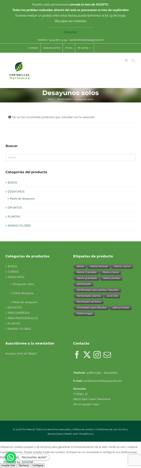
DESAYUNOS (16, 191)
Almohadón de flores (89, 301)
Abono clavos (111, 272)
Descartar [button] (70, 32)
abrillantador (84, 284)
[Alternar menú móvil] (133, 60)
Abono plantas (111, 278)
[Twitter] (87, 354)
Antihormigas (85, 313)
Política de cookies (83, 429)
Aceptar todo (8, 465)
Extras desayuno (23, 293)
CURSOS (13, 271)
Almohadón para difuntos (91, 307)
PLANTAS (14, 216)
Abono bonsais (99, 266)
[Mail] (107, 354)
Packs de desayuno (22, 198)
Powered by (18, 462)
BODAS (12, 182)
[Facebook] (77, 354)
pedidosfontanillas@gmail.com (87, 40)
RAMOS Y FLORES (19, 225)
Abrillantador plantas (89, 295)
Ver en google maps (86, 404)
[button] (10, 457)
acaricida (112, 295)
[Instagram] (97, 354)
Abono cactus (122, 266)
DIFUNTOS (15, 207)
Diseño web (71, 433)
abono (80, 266)
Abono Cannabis (87, 272)
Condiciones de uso (106, 429)
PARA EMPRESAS (19, 313)
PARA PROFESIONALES (23, 318)
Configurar (37, 465)
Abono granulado (87, 278)
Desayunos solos (23, 284)
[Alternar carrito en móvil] (126, 60)
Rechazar (24, 465)
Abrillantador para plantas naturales (98, 289)
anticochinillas (121, 307)
